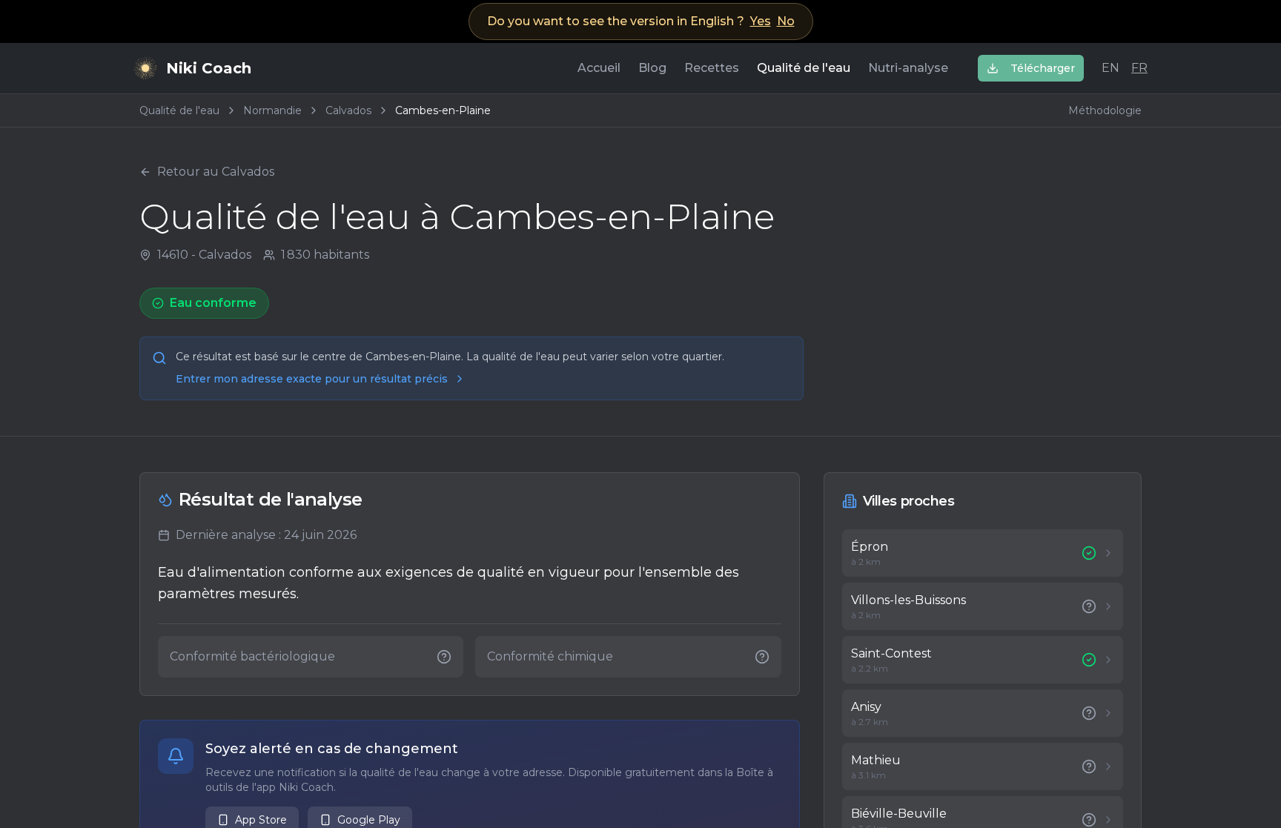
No (786, 21)
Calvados (348, 110)
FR (1139, 68)
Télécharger (1042, 68)
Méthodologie (1105, 110)
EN (1110, 68)
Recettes (711, 68)
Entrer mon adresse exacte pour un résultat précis (312, 378)
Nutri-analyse (908, 68)
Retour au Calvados (215, 172)
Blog (652, 68)
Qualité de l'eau (803, 68)
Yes (760, 21)
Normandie (272, 110)
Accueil (598, 68)
